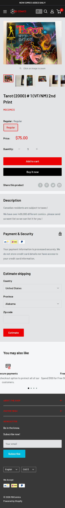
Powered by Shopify (12, 501)
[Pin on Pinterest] (46, 184)
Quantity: (8, 148)
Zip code (7, 312)
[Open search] (46, 11)
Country (7, 280)
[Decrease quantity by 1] (19, 148)
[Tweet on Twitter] (53, 184)
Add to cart (32, 161)
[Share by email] (59, 184)
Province (8, 296)
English (8, 469)
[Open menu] (5, 11)
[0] (59, 11)
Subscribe (14, 453)
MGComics (9, 109)
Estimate (13, 332)
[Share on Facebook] (40, 184)
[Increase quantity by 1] (36, 148)
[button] (39, 11)
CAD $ (26, 469)
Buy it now (32, 171)
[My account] (52, 11)
